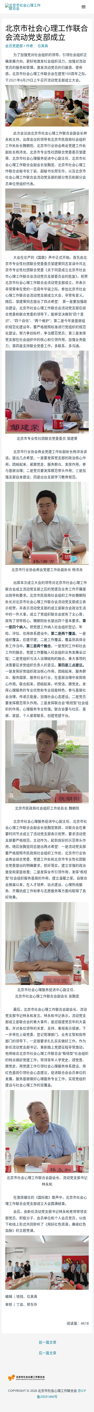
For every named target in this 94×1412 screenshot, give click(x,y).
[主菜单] (83, 6)
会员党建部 (14, 45)
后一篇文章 (47, 1353)
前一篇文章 (47, 1342)
